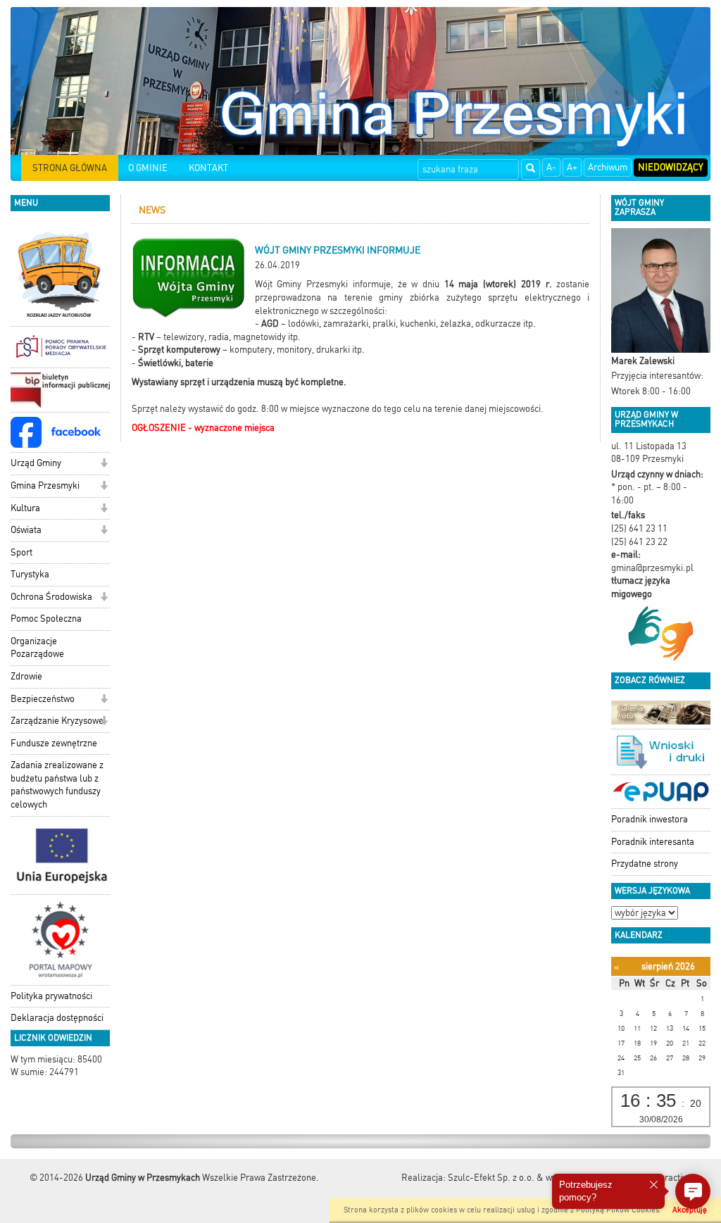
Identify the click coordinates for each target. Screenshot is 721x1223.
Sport (21, 552)
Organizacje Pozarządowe (37, 648)
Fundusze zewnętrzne (54, 743)
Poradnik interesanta (652, 841)
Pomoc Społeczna (46, 618)
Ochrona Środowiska (51, 596)
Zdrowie (26, 676)
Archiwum (607, 167)
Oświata (26, 530)
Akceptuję (689, 1210)
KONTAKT (208, 168)
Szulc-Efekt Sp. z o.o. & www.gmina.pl (525, 1177)
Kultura (25, 508)
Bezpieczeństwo (43, 699)
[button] (104, 464)
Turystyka (30, 574)
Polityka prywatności (51, 996)
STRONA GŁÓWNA (69, 168)
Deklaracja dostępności (57, 1017)
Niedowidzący (670, 167)
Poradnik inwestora (649, 819)
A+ (572, 167)
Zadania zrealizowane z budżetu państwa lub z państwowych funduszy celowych (57, 785)
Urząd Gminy (36, 463)
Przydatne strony (644, 863)
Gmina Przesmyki (45, 485)
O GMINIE (148, 168)
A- (551, 167)
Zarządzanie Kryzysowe (57, 720)
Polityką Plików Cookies (617, 1210)
